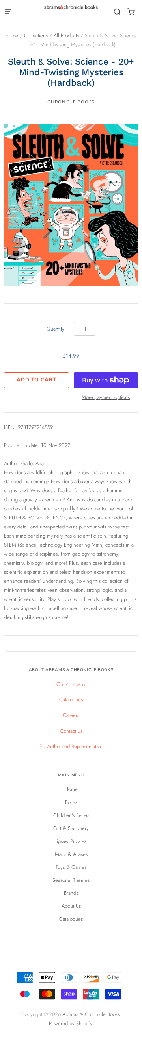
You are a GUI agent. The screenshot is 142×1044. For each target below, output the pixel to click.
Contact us (71, 731)
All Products (66, 35)
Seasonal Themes (71, 880)
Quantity (55, 329)
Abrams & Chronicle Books (91, 1014)
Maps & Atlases (71, 854)
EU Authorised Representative (71, 746)
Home (11, 35)
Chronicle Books (70, 102)
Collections (36, 35)
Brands (71, 893)
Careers (71, 715)
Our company (71, 684)
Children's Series (71, 815)
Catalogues (71, 699)
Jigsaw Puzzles (71, 841)
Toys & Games (71, 867)
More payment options (106, 397)
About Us (71, 906)
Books (71, 802)
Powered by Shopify (70, 1023)
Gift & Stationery (71, 828)
